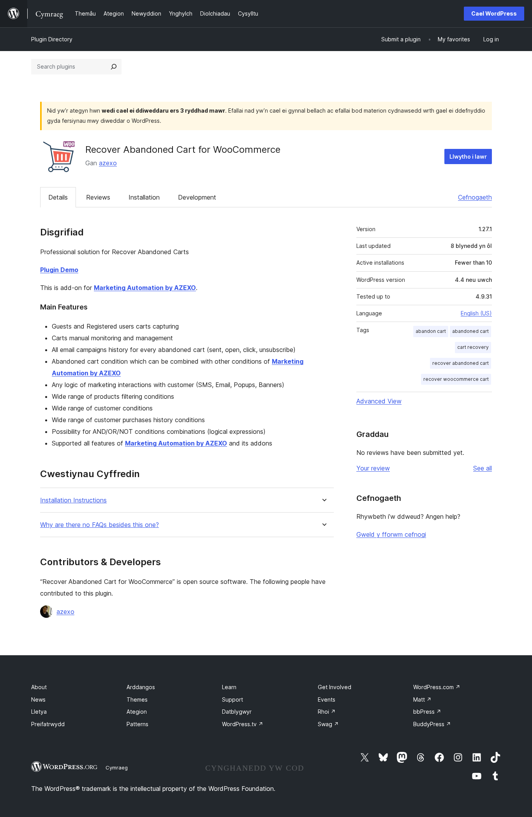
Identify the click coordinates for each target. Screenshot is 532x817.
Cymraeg (117, 767)
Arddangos (141, 687)
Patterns (137, 724)
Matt (422, 699)
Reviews (98, 197)
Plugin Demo (59, 270)
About (39, 687)
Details (58, 197)
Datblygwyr (237, 711)
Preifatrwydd (48, 724)
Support (232, 699)
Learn (229, 687)
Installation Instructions (73, 500)
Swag (328, 724)
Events (326, 699)
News (38, 699)
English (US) (476, 313)
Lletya (39, 711)
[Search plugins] (114, 66)
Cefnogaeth (475, 197)
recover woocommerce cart (456, 379)
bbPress (427, 711)
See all (482, 468)
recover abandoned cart (460, 363)
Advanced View (379, 401)
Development (197, 197)
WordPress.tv (242, 724)
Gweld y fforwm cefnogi (391, 534)
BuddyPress (432, 724)
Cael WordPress (494, 13)
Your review (373, 468)
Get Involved (334, 687)
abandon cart (431, 331)
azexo (108, 163)
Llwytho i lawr (468, 156)
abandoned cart (470, 331)
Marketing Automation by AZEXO (145, 288)
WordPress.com (436, 687)
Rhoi (327, 711)
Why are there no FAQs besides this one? (99, 525)
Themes (137, 699)
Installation (144, 197)
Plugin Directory (51, 39)
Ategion (137, 711)
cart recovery (473, 347)
